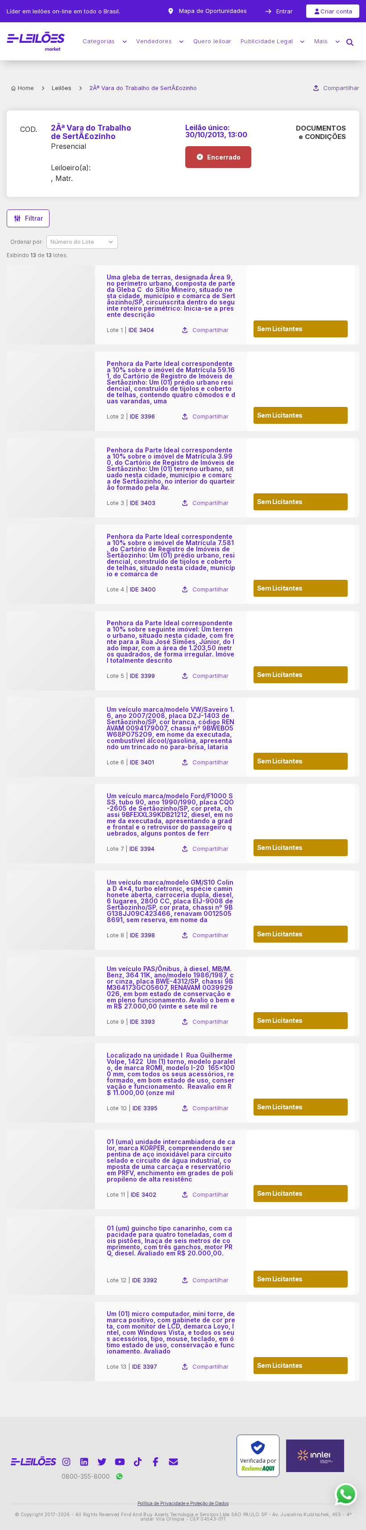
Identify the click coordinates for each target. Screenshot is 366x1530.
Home (26, 88)
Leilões (61, 88)
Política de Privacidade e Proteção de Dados (183, 1503)
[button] (349, 41)
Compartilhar (341, 88)
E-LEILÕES (36, 41)
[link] (183, 305)
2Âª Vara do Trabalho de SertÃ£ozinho (91, 132)
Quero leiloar (212, 41)
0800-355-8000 (86, 1476)
